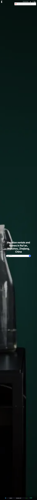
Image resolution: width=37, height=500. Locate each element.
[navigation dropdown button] (34, 2)
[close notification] (35, 4)
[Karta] (1, 2)
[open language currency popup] (30, 2)
